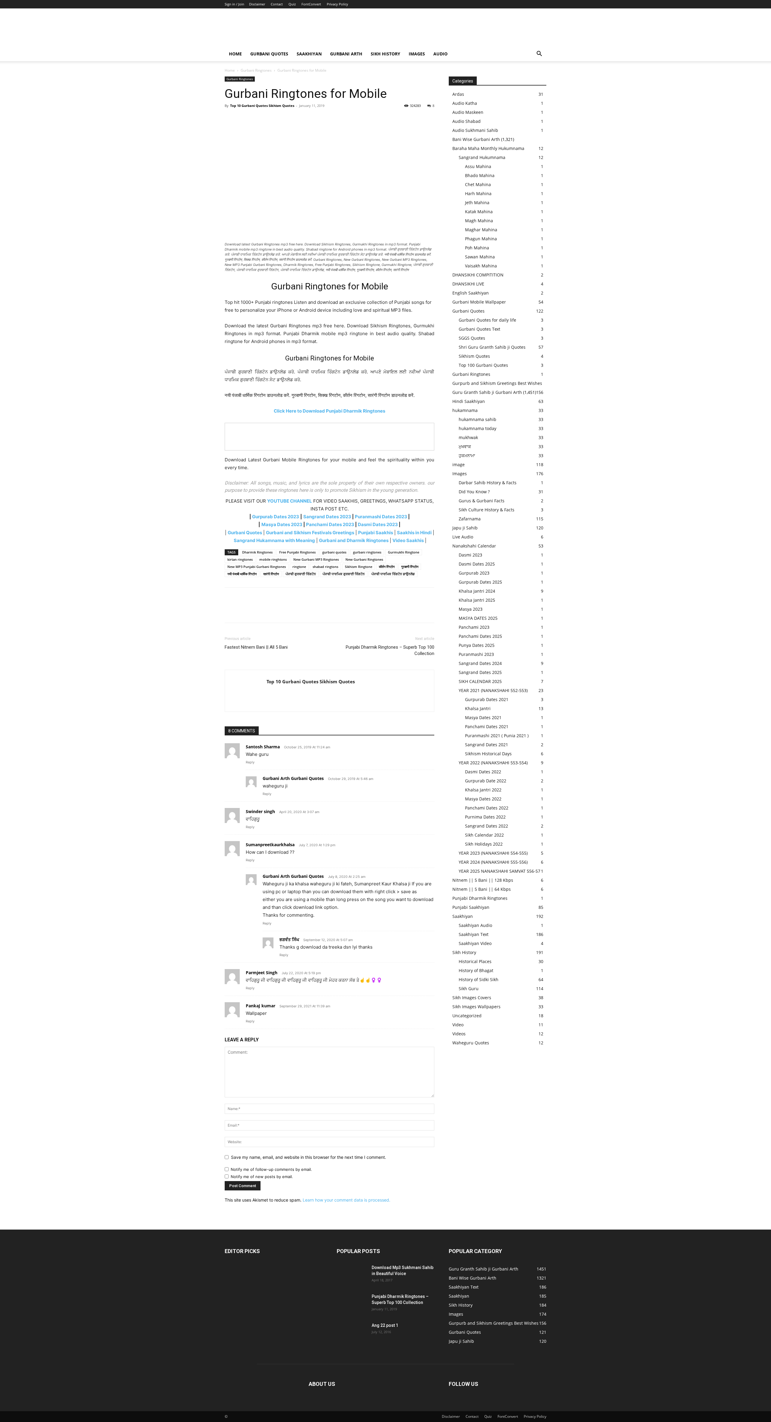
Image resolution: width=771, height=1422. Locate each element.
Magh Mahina (479, 220)
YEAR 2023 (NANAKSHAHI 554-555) (493, 853)
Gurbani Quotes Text (479, 329)
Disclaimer (257, 4)
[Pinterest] (258, 119)
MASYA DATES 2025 (478, 618)
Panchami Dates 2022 (486, 808)
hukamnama (465, 410)
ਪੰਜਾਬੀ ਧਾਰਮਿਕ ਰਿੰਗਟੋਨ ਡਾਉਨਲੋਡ (393, 574)
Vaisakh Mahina (481, 266)
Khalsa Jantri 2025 (477, 600)
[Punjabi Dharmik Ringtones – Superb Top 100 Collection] (352, 1303)
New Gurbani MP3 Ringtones (316, 559)
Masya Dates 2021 (483, 717)
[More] (286, 119)
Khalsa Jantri (478, 708)
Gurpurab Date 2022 (485, 781)
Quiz (292, 4)
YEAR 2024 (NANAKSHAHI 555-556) (493, 862)
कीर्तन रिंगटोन (387, 566)
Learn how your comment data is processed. (346, 1199)
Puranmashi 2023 (476, 654)
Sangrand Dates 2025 (480, 672)
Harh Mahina (478, 193)
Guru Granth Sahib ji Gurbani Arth (487, 392)
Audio (440, 54)
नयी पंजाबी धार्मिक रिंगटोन (242, 574)
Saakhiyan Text (474, 934)
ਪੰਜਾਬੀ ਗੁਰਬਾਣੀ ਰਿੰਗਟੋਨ (301, 574)
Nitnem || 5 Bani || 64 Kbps (481, 889)
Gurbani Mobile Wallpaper (479, 302)
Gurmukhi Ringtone (403, 552)
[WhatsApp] (272, 119)
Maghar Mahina (481, 229)
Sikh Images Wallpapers (476, 1006)
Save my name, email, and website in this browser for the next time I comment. (308, 1157)
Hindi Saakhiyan (468, 401)
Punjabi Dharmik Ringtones (479, 898)
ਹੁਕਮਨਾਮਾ (467, 455)
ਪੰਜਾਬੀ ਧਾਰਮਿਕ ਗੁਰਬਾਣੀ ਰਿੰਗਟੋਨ (344, 574)
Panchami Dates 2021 (486, 726)
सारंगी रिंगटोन (271, 574)
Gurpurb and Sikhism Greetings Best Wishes (497, 383)
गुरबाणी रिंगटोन (409, 566)
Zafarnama (470, 519)
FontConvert (311, 4)
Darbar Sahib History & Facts (488, 482)
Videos (459, 1034)
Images (417, 54)
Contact (277, 4)
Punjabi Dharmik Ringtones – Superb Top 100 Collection (390, 650)
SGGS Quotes (472, 338)
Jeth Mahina (477, 202)
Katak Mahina (479, 211)
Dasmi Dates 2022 (483, 772)
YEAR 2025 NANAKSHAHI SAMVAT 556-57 (499, 871)
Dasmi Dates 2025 (477, 564)
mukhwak (468, 437)
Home (235, 54)
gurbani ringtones (367, 552)
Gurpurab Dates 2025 (480, 582)
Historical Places (475, 961)
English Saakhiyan (470, 293)
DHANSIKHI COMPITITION (478, 275)
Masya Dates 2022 (483, 799)
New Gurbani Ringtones (364, 559)
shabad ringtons (325, 566)
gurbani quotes (334, 552)
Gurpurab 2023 (474, 573)
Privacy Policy (337, 4)
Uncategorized (467, 1015)
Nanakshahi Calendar (474, 546)
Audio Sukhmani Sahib (475, 130)
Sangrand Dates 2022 (486, 826)
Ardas (458, 94)
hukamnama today (477, 428)
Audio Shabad (466, 121)
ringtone (299, 566)
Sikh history (385, 54)
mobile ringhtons (273, 559)
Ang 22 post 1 (385, 1325)
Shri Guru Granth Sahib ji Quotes (492, 347)
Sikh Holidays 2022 (484, 844)
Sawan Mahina (480, 257)
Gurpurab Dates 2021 (486, 699)
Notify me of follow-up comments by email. (271, 1169)
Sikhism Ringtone (358, 566)
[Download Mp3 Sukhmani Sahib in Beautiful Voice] (352, 1275)
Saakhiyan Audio (475, 925)
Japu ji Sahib (465, 528)
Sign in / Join (234, 4)
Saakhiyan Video (475, 943)
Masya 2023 (470, 609)
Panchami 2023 (474, 627)
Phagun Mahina (481, 239)
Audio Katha (464, 103)
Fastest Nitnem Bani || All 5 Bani (256, 647)
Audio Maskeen (467, 112)
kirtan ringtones (240, 559)
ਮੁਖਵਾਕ (465, 446)
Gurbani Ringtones (256, 70)
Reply (250, 762)
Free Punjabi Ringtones (297, 552)
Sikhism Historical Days (488, 753)
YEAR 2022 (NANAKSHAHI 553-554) (493, 763)
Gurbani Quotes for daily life (487, 320)
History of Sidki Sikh (478, 979)
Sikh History (464, 952)
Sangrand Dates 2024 (480, 663)
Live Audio (462, 537)
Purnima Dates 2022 (485, 817)
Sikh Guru (469, 988)
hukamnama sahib (477, 419)
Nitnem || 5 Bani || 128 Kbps (482, 880)
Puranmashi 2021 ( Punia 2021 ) (497, 735)
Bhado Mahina (480, 175)
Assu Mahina (478, 166)
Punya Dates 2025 (477, 645)
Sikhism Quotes (474, 356)
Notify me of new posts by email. (262, 1176)
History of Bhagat (476, 970)
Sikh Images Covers (471, 997)
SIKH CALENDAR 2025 (480, 681)
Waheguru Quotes (470, 1043)
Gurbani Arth (346, 54)
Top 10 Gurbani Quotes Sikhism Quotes (262, 105)
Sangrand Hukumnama (482, 157)
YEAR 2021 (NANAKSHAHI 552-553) (493, 690)
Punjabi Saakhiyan (470, 907)
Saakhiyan (309, 54)
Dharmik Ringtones (257, 552)
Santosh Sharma (263, 747)
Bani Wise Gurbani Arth (476, 139)
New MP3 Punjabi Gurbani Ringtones (256, 566)
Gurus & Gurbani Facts (481, 501)
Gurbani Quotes (269, 54)
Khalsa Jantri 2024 (477, 591)
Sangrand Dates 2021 (486, 744)
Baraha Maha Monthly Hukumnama (488, 148)
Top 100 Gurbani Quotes (483, 365)
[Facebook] (231, 119)
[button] (539, 54)
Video (458, 1025)
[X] (245, 119)
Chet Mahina (478, 184)
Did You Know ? (474, 491)
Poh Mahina (477, 248)
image (458, 464)
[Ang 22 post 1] (352, 1332)
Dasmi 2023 (470, 555)
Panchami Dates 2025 (480, 636)
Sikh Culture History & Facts (486, 510)
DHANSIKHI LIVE (468, 284)
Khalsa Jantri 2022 (483, 790)
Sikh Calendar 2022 (484, 835)
